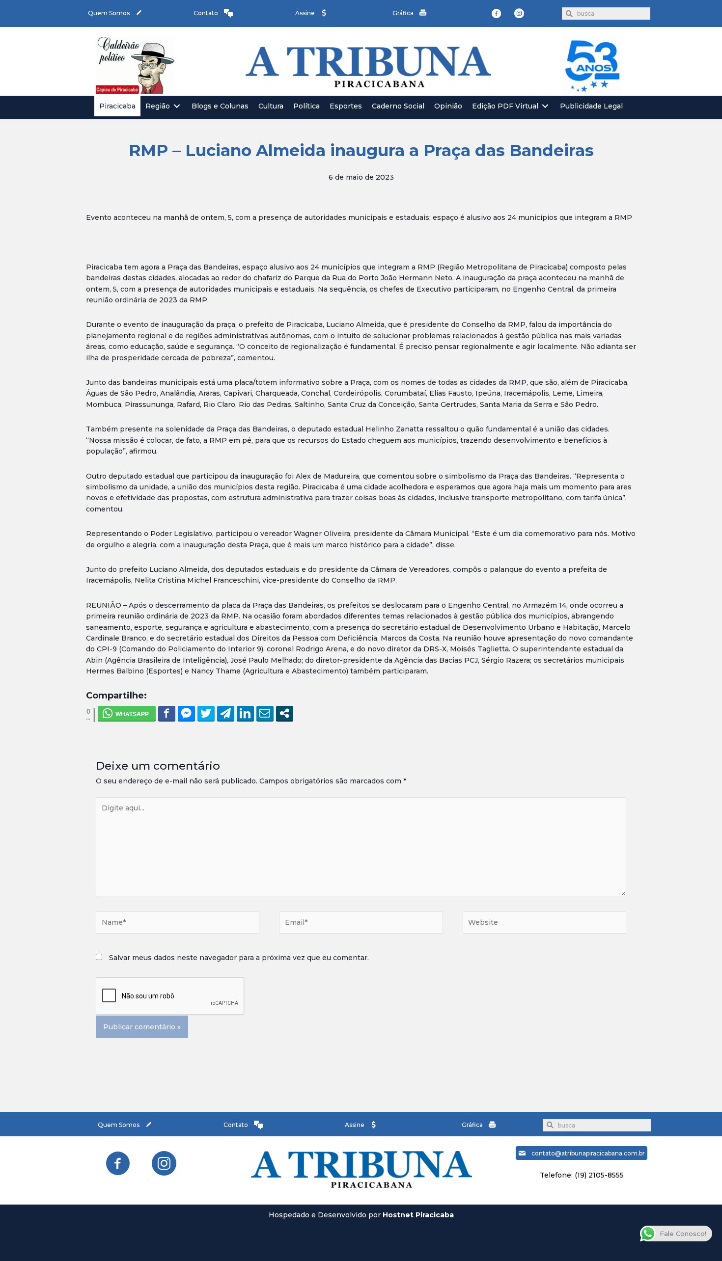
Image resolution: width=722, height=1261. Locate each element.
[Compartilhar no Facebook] (166, 713)
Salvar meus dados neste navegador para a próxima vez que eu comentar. (239, 957)
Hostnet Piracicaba (418, 1214)
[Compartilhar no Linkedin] (245, 713)
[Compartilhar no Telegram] (225, 713)
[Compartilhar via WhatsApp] (127, 713)
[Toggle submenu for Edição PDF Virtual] (545, 106)
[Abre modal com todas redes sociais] (284, 713)
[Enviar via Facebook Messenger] (186, 713)
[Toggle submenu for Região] (177, 106)
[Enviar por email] (265, 713)
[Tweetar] (206, 713)
